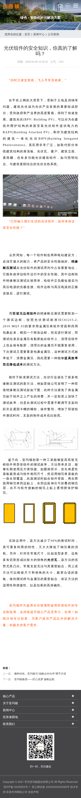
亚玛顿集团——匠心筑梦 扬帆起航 (34, 679)
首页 (27, 34)
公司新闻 (53, 34)
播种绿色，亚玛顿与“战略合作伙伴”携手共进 (40, 673)
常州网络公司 (19, 792)
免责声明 (33, 792)
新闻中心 (39, 34)
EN (67, 5)
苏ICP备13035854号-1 (17, 787)
